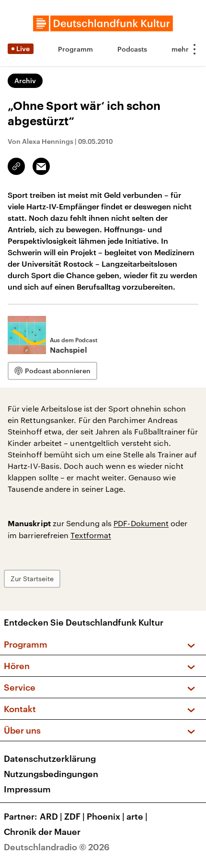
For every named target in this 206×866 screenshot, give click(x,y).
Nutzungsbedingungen (51, 774)
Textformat (90, 535)
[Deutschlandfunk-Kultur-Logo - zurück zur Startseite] (103, 23)
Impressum (27, 789)
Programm (75, 49)
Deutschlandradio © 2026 (57, 847)
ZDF (74, 816)
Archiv (25, 80)
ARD (51, 816)
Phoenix (106, 816)
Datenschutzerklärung (50, 758)
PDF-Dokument (141, 523)
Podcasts (132, 49)
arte (137, 816)
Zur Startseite (32, 578)
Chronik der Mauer (42, 831)
